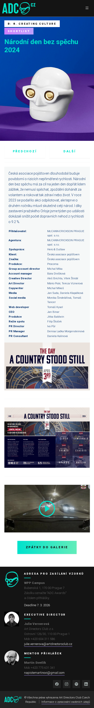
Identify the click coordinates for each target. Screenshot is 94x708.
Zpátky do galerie (47, 547)
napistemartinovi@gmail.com (44, 672)
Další (69, 151)
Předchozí (25, 151)
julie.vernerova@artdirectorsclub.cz (48, 644)
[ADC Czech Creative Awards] (18, 8)
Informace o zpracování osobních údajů (65, 701)
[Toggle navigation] (87, 8)
